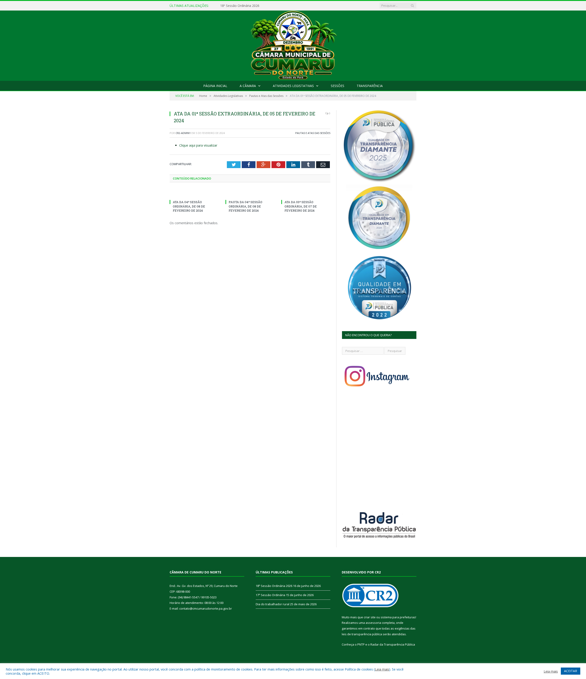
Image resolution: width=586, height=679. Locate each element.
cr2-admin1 (183, 133)
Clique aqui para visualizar (198, 145)
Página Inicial (215, 86)
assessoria (373, 623)
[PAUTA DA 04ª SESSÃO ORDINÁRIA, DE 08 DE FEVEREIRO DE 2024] (249, 193)
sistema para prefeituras (398, 617)
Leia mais (382, 669)
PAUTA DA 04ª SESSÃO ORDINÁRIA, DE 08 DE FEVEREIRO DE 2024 (245, 206)
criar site (370, 617)
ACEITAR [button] (570, 671)
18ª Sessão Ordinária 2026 (274, 586)
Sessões (337, 86)
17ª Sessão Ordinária (235, 6)
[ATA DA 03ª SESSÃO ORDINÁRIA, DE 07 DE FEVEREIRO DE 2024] (305, 193)
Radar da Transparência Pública (392, 644)
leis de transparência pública (362, 634)
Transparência (370, 86)
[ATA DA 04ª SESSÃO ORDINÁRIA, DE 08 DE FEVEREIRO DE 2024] (194, 193)
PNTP (361, 644)
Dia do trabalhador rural (272, 604)
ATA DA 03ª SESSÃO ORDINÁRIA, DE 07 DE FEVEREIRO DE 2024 (301, 206)
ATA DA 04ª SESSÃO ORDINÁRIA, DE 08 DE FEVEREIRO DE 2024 (189, 206)
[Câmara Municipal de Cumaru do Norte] (293, 44)
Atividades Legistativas (293, 86)
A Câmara (248, 86)
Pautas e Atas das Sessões (312, 133)
